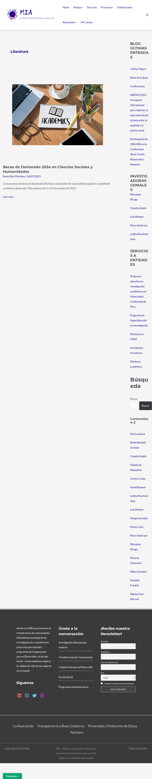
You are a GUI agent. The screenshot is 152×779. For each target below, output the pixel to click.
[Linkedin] (19, 696)
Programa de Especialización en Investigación (139, 320)
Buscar (134, 398)
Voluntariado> (125, 7)
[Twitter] (34, 696)
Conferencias (137, 86)
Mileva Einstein (138, 571)
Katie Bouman (138, 487)
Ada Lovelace (137, 433)
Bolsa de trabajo (139, 77)
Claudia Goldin (138, 208)
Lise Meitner (137, 216)
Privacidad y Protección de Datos (112, 726)
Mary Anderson (138, 225)
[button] (147, 14)
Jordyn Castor (138, 478)
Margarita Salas (139, 518)
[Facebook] (27, 696)
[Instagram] (42, 696)
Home (66, 7)
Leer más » (9, 196)
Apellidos (105, 652)
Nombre (105, 641)
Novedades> (70, 22)
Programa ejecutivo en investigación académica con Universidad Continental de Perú (138, 291)
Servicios (92, 7)
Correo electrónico (109, 662)
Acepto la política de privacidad (119, 683)
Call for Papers (138, 69)
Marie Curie (136, 526)
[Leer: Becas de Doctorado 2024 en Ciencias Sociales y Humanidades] (57, 114)
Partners (76, 732)
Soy (102, 672)
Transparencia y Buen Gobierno (60, 726)
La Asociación (23, 726)
